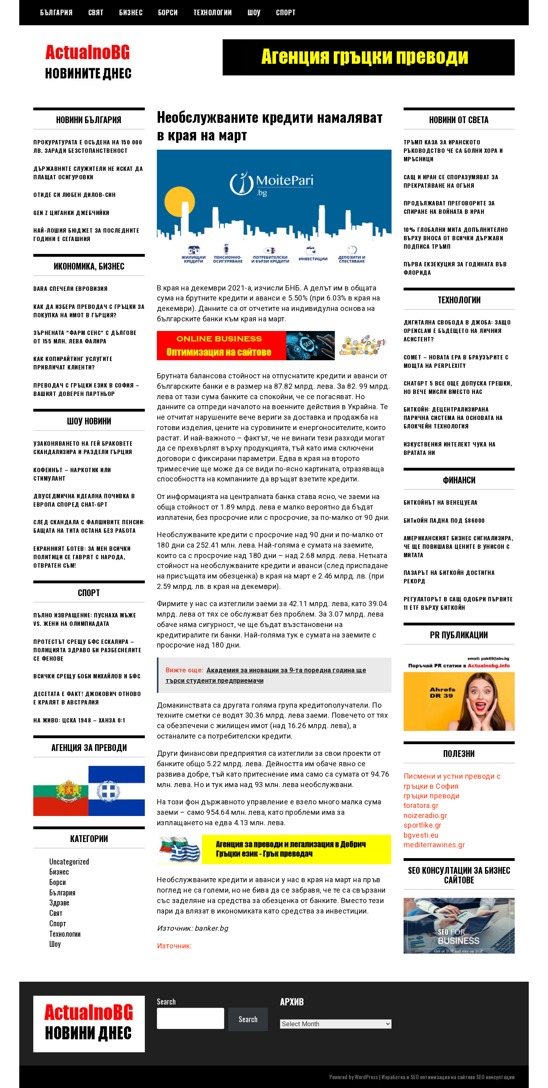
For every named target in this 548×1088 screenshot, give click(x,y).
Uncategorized (69, 861)
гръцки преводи (432, 796)
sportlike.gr (423, 825)
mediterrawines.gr (434, 844)
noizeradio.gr (426, 815)
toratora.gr (421, 805)
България (56, 12)
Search (166, 1001)
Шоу (254, 12)
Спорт (286, 12)
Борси (168, 12)
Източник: (174, 946)
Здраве (59, 902)
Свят (96, 12)
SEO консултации (495, 1076)
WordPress (366, 1076)
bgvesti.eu (421, 835)
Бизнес (130, 12)
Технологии (212, 12)
